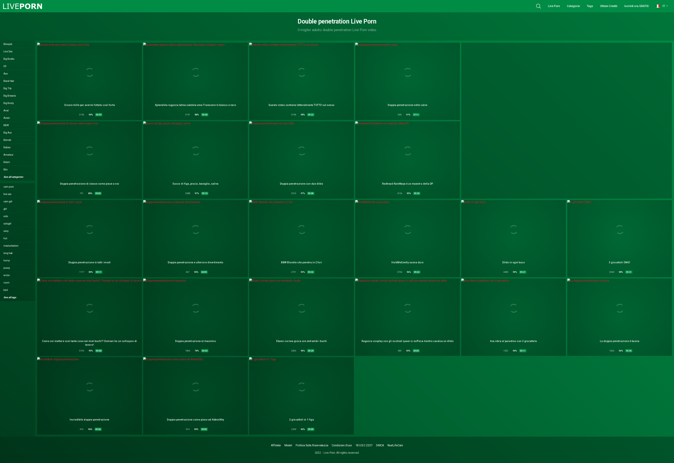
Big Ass (8, 132)
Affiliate (276, 445)
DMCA (380, 445)
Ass (6, 73)
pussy (7, 267)
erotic (7, 275)
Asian (7, 117)
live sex (7, 194)
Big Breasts (10, 95)
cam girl (8, 201)
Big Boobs (9, 58)
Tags (590, 6)
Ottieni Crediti (608, 6)
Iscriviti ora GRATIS (636, 6)
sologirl (7, 223)
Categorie (573, 6)
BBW (6, 125)
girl (5, 208)
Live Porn (554, 6)
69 (5, 66)
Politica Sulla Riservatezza (312, 445)
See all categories (14, 176)
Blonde (7, 140)
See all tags (10, 297)
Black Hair (9, 81)
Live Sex (8, 51)
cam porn (9, 186)
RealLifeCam (395, 445)
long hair (8, 253)
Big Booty (9, 103)
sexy (6, 231)
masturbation (11, 245)
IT (663, 6)
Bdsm (7, 162)
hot (5, 238)
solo (6, 216)
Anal (6, 110)
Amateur (8, 154)
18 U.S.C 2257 (363, 445)
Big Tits (8, 88)
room (6, 282)
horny (7, 260)
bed (6, 290)
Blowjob (8, 44)
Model (288, 445)
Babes (7, 147)
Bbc (6, 169)
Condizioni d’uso (342, 445)
